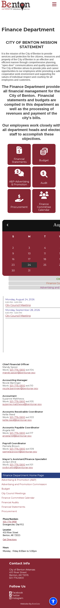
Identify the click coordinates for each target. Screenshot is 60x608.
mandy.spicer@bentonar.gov (18, 372)
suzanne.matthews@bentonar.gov (22, 404)
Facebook (17, 592)
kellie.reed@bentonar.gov (17, 420)
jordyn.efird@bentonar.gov (17, 467)
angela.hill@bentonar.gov (17, 435)
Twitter (16, 595)
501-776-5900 (17, 370)
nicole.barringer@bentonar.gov (20, 388)
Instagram (17, 598)
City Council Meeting (18, 305)
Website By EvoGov (30, 604)
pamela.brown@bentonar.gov (19, 451)
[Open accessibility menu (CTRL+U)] (53, 601)
